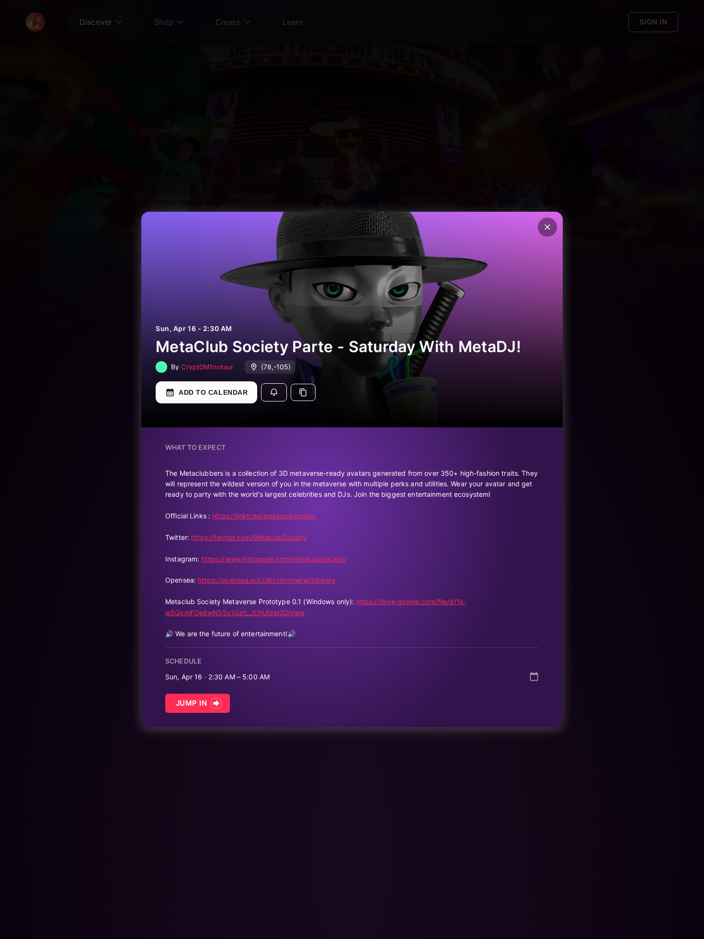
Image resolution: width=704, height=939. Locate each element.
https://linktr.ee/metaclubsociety (264, 516)
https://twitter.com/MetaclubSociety (249, 537)
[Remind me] (274, 392)
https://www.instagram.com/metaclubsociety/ (274, 559)
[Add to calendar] (534, 676)
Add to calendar (213, 392)
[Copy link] (303, 392)
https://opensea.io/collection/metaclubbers (266, 580)
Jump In (191, 703)
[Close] (547, 227)
